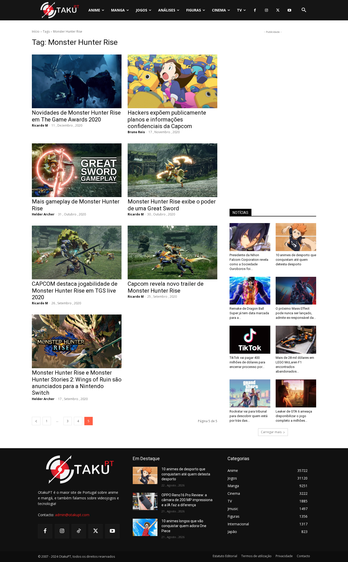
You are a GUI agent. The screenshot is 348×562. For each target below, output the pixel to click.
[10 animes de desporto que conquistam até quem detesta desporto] (296, 237)
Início (35, 31)
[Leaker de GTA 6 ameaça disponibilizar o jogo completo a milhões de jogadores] (296, 393)
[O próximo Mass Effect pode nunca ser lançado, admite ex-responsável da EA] (296, 291)
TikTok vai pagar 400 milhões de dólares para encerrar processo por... (247, 362)
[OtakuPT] (59, 10)
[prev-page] (36, 421)
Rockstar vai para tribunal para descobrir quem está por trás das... (248, 415)
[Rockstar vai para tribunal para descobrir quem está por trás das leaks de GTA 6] (250, 393)
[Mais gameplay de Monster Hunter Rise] (77, 170)
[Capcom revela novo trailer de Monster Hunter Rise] (172, 252)
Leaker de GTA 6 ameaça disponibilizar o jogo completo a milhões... (294, 415)
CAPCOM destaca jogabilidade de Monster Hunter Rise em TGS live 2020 (74, 290)
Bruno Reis (136, 132)
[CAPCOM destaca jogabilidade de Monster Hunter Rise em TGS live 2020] (77, 252)
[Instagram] (266, 10)
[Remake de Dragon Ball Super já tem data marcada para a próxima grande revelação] (250, 291)
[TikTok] (79, 531)
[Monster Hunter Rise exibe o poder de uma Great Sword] (172, 170)
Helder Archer (43, 214)
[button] (304, 10)
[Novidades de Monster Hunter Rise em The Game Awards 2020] (77, 81)
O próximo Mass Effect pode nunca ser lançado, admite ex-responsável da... (296, 313)
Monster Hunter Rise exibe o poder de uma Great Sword (172, 204)
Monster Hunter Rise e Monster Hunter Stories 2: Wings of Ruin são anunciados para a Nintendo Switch (77, 382)
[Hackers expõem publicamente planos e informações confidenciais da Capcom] (172, 81)
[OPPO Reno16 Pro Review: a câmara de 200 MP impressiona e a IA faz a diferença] (145, 501)
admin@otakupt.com (72, 514)
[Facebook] (254, 10)
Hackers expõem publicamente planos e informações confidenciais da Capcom (167, 119)
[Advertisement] (273, 111)
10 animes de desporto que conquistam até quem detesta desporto (296, 259)
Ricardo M (40, 125)
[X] (277, 10)
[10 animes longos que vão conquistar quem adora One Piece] (145, 527)
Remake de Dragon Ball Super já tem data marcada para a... (249, 313)
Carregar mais (271, 432)
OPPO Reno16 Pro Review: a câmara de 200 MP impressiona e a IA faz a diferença (187, 500)
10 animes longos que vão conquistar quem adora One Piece (184, 526)
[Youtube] (289, 10)
